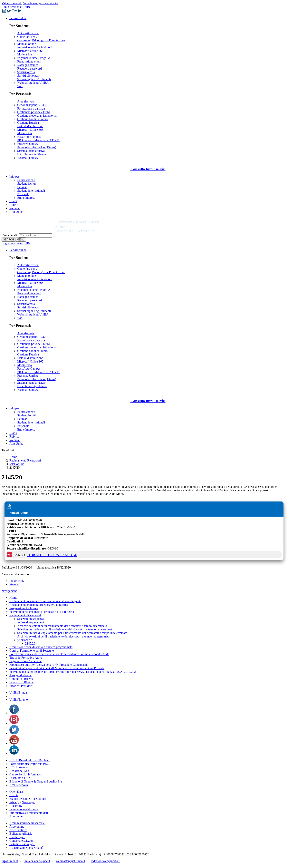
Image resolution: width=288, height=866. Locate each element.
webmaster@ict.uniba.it (70, 861)
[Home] (86, 231)
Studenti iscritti (26, 183)
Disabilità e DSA (20, 778)
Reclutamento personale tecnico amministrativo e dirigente (45, 601)
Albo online (16, 826)
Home (13, 457)
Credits (13, 795)
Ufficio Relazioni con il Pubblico (29, 760)
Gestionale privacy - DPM (33, 112)
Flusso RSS (16, 580)
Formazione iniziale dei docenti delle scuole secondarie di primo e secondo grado (59, 654)
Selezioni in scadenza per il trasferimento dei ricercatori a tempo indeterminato (65, 629)
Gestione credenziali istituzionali (37, 115)
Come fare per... (27, 36)
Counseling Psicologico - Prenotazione (41, 40)
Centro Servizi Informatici (25, 774)
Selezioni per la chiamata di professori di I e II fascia (41, 611)
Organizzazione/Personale (25, 661)
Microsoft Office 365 (30, 51)
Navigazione (9, 591)
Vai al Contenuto (12, 3)
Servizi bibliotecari (28, 75)
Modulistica (24, 54)
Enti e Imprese (26, 197)
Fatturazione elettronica (23, 809)
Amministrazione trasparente (27, 823)
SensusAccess (26, 72)
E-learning (15, 805)
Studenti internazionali (31, 190)
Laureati (22, 187)
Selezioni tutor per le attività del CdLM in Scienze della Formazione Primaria (56, 668)
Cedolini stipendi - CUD (32, 105)
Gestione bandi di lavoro (32, 119)
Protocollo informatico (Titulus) (36, 147)
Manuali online (26, 43)
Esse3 (13, 201)
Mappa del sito (18, 798)
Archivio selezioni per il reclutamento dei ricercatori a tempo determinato (62, 626)
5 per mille (16, 816)
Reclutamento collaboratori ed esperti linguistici (38, 604)
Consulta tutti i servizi (148, 169)
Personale (23, 194)
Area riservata (25, 101)
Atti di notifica (18, 830)
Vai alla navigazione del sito (40, 3)
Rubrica (14, 204)
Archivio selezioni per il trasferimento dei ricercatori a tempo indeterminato (63, 636)
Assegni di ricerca (20, 675)
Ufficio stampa (18, 767)
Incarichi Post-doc (20, 685)
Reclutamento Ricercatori (25, 460)
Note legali (28, 802)
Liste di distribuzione (30, 126)
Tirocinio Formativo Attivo (26, 657)
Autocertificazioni (28, 33)
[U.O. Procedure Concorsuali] (28, 231)
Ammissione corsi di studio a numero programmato (40, 647)
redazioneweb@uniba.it (105, 861)
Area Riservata (18, 785)
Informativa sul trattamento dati (28, 812)
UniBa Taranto (18, 699)
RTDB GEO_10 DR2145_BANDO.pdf (52, 555)
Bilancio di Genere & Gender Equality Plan (36, 781)
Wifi (20, 86)
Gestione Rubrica (28, 122)
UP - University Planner (32, 154)
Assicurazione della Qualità (26, 847)
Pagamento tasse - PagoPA (33, 58)
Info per (14, 176)
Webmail (14, 208)
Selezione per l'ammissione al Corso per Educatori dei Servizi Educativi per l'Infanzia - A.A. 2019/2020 (73, 671)
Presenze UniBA (27, 143)
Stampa (14, 584)
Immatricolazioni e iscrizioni (34, 47)
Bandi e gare (17, 837)
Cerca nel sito (10, 235)
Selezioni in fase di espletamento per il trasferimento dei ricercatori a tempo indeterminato (72, 633)
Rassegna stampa (27, 65)
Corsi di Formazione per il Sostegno (31, 650)
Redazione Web (19, 771)
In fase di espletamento (31, 622)
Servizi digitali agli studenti (34, 79)
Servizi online (17, 18)
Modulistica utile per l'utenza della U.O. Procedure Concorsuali (48, 664)
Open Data (16, 791)
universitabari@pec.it (37, 861)
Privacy (14, 802)
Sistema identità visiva (31, 150)
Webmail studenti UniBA (33, 82)
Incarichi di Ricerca (21, 682)
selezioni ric (16, 464)
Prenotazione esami (29, 61)
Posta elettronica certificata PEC (29, 763)
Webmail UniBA (27, 158)
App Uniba (16, 211)
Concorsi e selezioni (21, 840)
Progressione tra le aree (23, 608)
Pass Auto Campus (29, 136)
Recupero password (29, 68)
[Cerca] (54, 236)
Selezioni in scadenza (30, 618)
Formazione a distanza (31, 108)
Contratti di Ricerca (21, 678)
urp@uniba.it (10, 861)
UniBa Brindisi (18, 692)
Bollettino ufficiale (20, 833)
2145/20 (30, 643)
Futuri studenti (26, 180)
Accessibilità (38, 798)
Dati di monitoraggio (22, 844)
